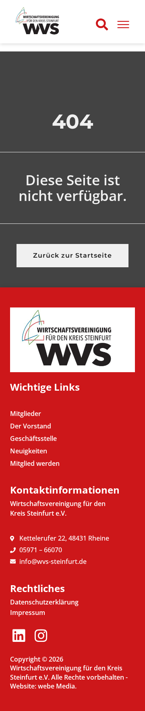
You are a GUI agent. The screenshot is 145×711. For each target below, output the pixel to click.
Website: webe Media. (43, 686)
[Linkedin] (18, 636)
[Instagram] (41, 636)
